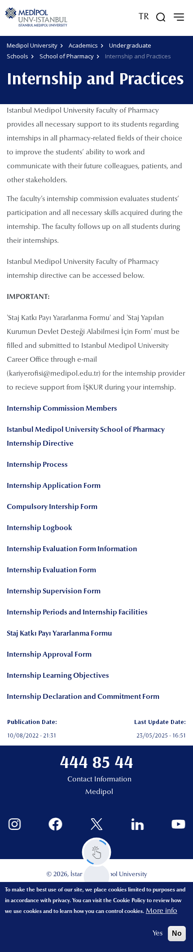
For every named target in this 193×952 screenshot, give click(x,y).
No (177, 933)
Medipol (99, 792)
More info (161, 911)
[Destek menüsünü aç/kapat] (96, 852)
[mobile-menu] (179, 17)
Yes (157, 933)
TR (144, 17)
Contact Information (99, 779)
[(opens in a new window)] (14, 824)
